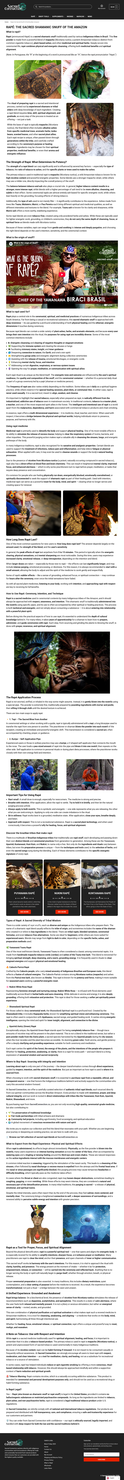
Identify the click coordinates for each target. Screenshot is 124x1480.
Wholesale (47, 1465)
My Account (101, 8)
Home (6, 22)
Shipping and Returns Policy (53, 1457)
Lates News (48, 1468)
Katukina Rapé (99, 893)
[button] (114, 6)
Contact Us (48, 1449)
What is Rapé (48, 1463)
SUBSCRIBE (101, 1459)
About (46, 1452)
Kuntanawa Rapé (62, 893)
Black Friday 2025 (50, 1444)
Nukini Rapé (24, 893)
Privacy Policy (48, 1460)
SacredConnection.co (67, 1137)
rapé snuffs (35, 925)
